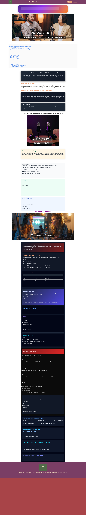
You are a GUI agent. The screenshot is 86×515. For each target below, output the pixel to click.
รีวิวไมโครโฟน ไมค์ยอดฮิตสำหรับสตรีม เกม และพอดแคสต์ (37, 1)
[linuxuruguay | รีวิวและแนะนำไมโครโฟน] (17, 2)
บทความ (49, 1)
